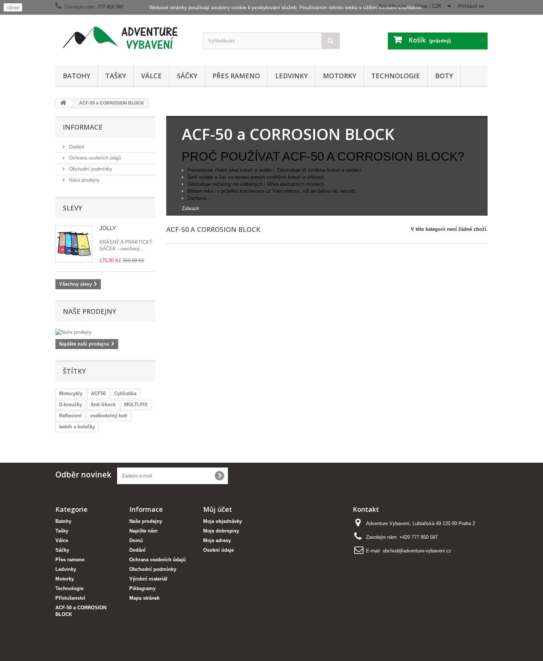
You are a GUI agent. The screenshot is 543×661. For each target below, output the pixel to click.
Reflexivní (70, 415)
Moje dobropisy (221, 531)
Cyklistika (125, 393)
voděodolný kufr (108, 415)
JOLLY (107, 228)
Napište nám (143, 531)
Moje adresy (217, 540)
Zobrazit (190, 208)
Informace (83, 127)
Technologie (395, 75)
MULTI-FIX (136, 404)
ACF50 (98, 393)
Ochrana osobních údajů (94, 158)
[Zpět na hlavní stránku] (63, 103)
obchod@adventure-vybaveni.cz (417, 551)
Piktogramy (142, 588)
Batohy (76, 75)
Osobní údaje (218, 550)
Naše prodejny (84, 180)
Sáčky (187, 75)
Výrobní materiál (148, 579)
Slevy (72, 207)
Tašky (115, 75)
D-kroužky (70, 404)
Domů (136, 540)
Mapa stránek (144, 598)
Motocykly (70, 393)
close (13, 7)
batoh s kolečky (77, 426)
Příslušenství (70, 598)
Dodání (76, 147)
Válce (151, 75)
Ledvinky (291, 75)
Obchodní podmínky (90, 169)
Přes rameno (236, 75)
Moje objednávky (222, 521)
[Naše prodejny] (105, 332)
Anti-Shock (103, 404)
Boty (444, 75)
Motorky (339, 75)
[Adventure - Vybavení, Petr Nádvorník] (123, 38)
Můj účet (217, 509)
